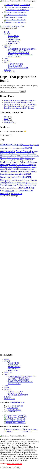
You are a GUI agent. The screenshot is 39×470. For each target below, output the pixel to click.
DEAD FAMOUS (14, 56)
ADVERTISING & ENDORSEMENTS (21, 49)
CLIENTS (7, 62)
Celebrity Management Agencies (8, 167)
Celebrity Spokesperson (9, 171)
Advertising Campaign (11, 144)
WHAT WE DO (13, 36)
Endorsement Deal (11, 174)
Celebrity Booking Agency (27, 158)
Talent (6, 58)
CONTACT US (9, 72)
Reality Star (16, 188)
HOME (6, 32)
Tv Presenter (16, 193)
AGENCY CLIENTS (15, 64)
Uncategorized (9, 122)
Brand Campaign (25, 151)
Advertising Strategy (29, 145)
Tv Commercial (22, 190)
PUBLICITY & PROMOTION (18, 53)
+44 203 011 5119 (16, 411)
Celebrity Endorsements (25, 160)
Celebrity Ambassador (13, 158)
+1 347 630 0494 (17, 406)
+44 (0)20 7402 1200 (17, 402)
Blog (5, 117)
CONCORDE (13, 43)
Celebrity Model (12, 169)
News (6, 119)
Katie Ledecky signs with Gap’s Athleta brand (19, 106)
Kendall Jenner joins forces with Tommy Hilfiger (20, 104)
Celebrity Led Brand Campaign (22, 164)
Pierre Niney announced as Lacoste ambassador (19, 100)
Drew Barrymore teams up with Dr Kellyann (19, 108)
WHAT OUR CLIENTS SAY (18, 68)
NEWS (6, 60)
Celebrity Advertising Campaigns (8, 156)
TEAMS (7, 47)
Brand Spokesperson (14, 154)
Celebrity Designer (12, 160)
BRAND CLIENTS (15, 66)
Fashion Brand (17, 177)
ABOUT (7, 34)
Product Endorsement (8, 185)
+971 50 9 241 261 (14, 410)
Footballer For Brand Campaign (20, 180)
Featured (7, 121)
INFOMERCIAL (14, 41)
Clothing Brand (24, 171)
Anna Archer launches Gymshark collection (18, 102)
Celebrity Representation (27, 169)
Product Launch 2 (24, 185)
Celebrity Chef (3, 160)
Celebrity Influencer (9, 162)
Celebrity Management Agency (23, 167)
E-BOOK (7, 70)
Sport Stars (9, 191)
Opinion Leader (32, 183)
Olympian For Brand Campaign (17, 183)
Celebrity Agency (22, 156)
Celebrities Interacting (28, 154)
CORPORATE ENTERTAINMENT (20, 55)
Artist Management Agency (16, 148)
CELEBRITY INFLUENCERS (19, 51)
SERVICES (8, 45)
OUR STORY (13, 38)
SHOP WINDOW (14, 39)
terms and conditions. (14, 464)
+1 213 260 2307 (12, 408)
